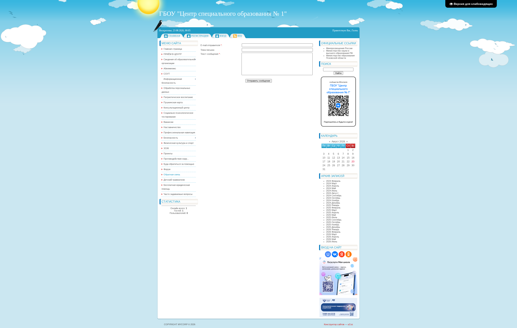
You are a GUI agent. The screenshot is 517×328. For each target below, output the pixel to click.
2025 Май (331, 215)
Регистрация (199, 36)
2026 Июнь (331, 241)
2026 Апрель (332, 236)
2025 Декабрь (333, 227)
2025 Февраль (333, 207)
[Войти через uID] (328, 254)
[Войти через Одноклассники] (349, 254)
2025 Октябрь (333, 222)
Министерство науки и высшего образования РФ (339, 51)
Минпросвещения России (339, 48)
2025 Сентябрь (334, 220)
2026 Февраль (333, 232)
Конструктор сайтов (334, 324)
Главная (174, 36)
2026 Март (331, 234)
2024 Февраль (333, 181)
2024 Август (332, 193)
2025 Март (331, 210)
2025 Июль (331, 217)
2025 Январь (332, 205)
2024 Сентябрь (334, 195)
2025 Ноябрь (332, 224)
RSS (239, 36)
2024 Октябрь (333, 198)
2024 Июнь (331, 190)
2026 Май (331, 239)
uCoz (350, 324)
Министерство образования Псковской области (340, 56)
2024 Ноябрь (332, 200)
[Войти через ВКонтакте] (335, 254)
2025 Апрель (332, 212)
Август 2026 (338, 141)
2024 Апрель (332, 186)
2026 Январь (332, 229)
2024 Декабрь (333, 203)
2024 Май (331, 188)
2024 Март (331, 183)
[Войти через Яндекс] (342, 254)
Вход (223, 36)
